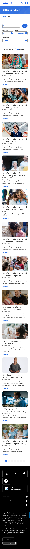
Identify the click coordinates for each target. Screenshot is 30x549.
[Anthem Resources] (27, 497)
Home (4, 16)
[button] (25, 26)
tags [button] (17, 49)
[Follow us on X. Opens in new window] (6, 473)
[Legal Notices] (27, 505)
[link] (7, 3)
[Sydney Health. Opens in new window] (7, 489)
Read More (5, 84)
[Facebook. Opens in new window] (24, 473)
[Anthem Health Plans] (27, 501)
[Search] (19, 3)
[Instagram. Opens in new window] (6, 481)
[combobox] (7, 33)
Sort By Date (5, 30)
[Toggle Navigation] (26, 3)
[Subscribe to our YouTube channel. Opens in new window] (15, 473)
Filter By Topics (6, 23)
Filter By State (5, 37)
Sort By (17, 30)
